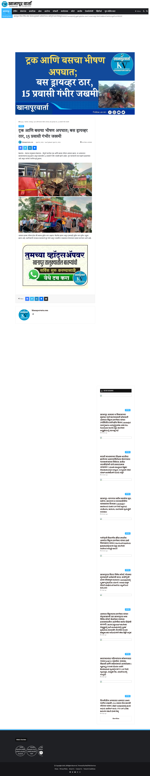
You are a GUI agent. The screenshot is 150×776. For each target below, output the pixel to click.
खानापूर (6, 11)
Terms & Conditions (89, 769)
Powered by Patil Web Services (87, 765)
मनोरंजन (64, 11)
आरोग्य (47, 11)
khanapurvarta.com (27, 142)
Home (22, 122)
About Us (71, 769)
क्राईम (79, 11)
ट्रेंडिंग (15, 11)
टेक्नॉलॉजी (89, 11)
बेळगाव (23, 11)
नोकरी (55, 11)
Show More (116, 718)
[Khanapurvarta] (17, 4)
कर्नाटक (32, 11)
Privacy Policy (64, 769)
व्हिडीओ (99, 11)
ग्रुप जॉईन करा (110, 11)
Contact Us (79, 769)
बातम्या (26, 122)
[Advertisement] (75, 33)
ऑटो (73, 11)
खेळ (40, 11)
